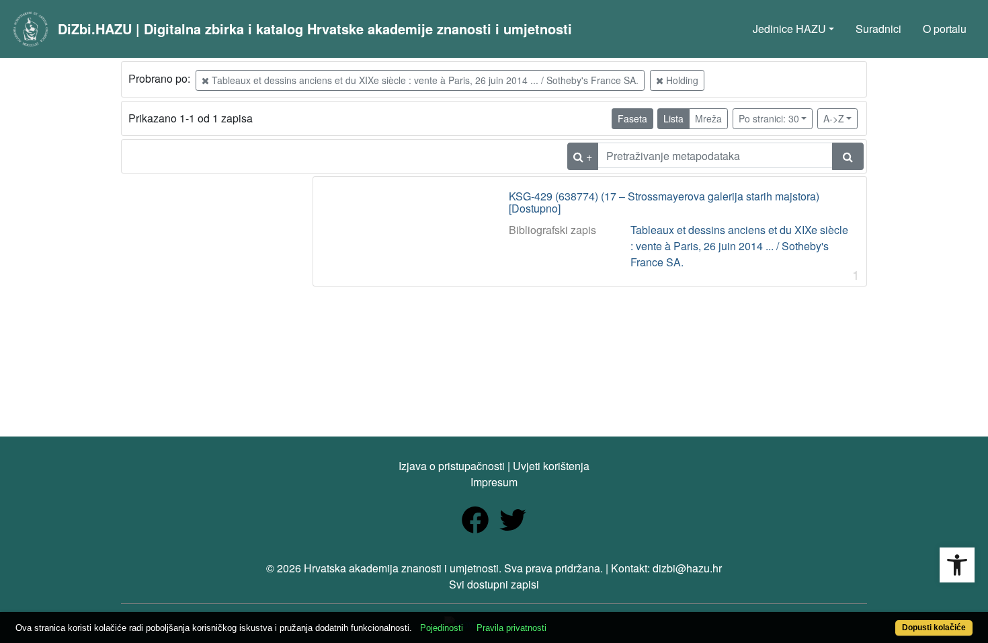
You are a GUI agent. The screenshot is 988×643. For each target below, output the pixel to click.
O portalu (944, 28)
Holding (680, 80)
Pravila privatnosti (511, 628)
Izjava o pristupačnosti (452, 466)
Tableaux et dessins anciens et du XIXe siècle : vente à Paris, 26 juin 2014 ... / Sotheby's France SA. (424, 80)
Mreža (708, 118)
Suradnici (878, 28)
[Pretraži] (848, 156)
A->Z (833, 118)
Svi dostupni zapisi (494, 584)
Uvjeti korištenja (551, 466)
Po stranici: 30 (769, 118)
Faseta (632, 118)
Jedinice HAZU (789, 28)
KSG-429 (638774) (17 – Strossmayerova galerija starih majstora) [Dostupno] (664, 202)
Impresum (494, 482)
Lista (673, 118)
